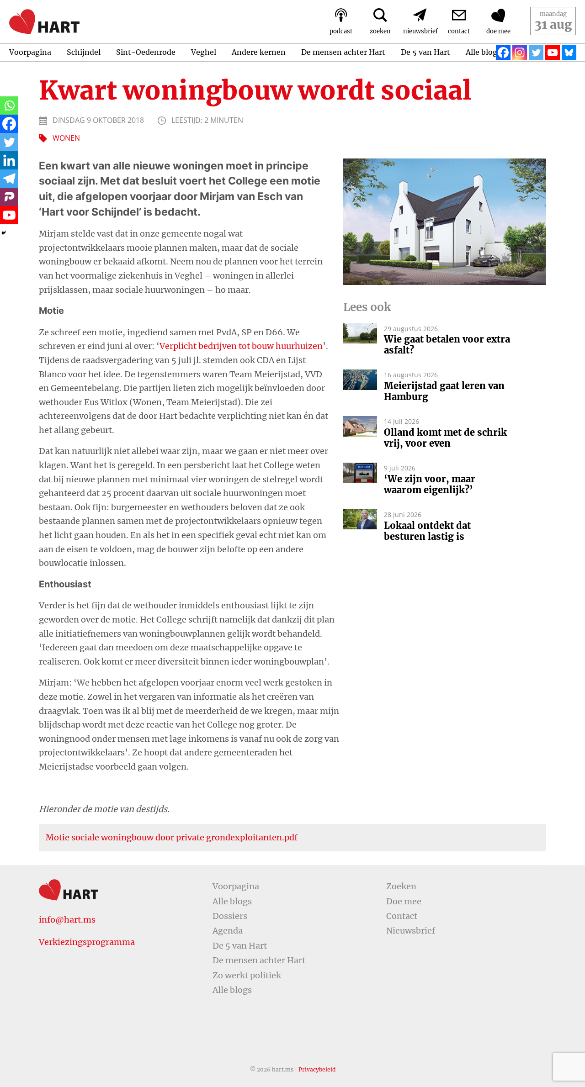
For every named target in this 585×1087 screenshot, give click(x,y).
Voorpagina (30, 52)
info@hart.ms (67, 919)
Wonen (66, 138)
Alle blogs (483, 52)
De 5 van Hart (425, 52)
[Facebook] (503, 52)
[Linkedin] (9, 160)
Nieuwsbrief (410, 930)
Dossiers (230, 916)
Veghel (203, 52)
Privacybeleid (316, 1069)
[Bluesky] (569, 52)
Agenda (228, 930)
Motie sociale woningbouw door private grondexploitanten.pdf (172, 837)
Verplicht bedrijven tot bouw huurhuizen (241, 346)
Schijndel (84, 52)
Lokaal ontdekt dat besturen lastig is (427, 531)
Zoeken (401, 886)
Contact (401, 916)
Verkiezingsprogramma (87, 942)
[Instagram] (519, 52)
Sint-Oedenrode (146, 52)
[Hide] (3, 233)
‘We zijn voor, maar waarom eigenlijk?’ (429, 485)
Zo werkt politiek (247, 975)
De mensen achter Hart (343, 52)
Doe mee (403, 901)
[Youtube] (552, 52)
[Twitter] (536, 52)
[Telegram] (9, 178)
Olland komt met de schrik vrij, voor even (445, 438)
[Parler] (9, 197)
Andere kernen (259, 52)
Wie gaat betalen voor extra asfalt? (447, 345)
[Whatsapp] (9, 105)
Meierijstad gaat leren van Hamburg (444, 391)
